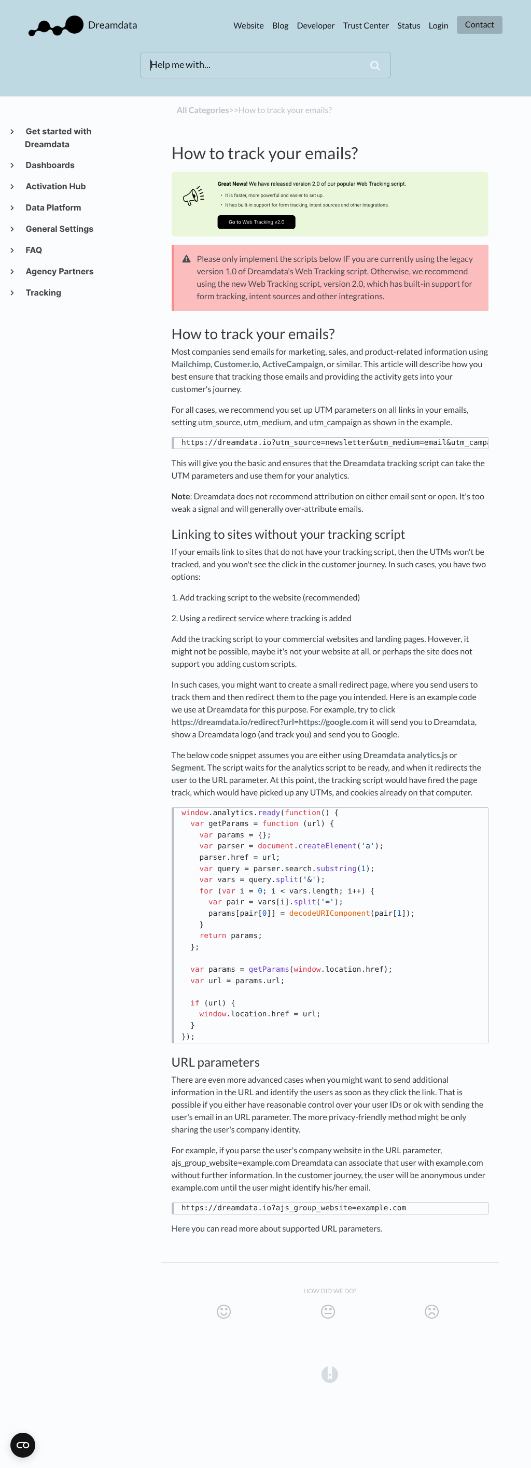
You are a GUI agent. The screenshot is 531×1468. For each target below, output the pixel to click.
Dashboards (50, 165)
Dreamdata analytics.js (406, 755)
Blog (280, 26)
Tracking (43, 292)
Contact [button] (479, 25)
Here (181, 1229)
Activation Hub (55, 186)
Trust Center (366, 26)
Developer (316, 26)
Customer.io (236, 364)
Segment (188, 768)
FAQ (33, 250)
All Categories (203, 110)
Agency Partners (59, 271)
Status (408, 26)
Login (439, 26)
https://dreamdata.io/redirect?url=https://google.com (270, 722)
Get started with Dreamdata (58, 137)
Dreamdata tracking (380, 463)
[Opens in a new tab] (330, 1373)
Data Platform (53, 207)
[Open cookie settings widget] (22, 1445)
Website (248, 26)
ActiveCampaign (293, 364)
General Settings (59, 228)
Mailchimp (191, 364)
